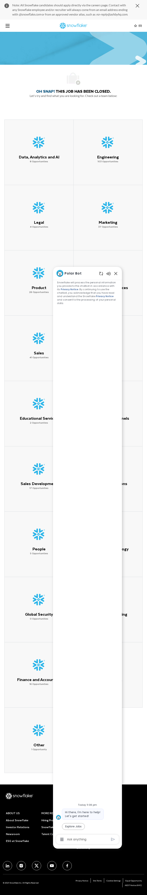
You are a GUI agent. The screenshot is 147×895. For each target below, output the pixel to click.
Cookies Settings (113, 880)
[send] (113, 839)
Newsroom (13, 834)
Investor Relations (17, 827)
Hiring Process (50, 820)
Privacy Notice (82, 880)
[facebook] (7, 865)
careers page (99, 5)
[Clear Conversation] (101, 273)
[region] (87, 556)
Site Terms (97, 880)
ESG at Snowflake (17, 841)
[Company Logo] (73, 25)
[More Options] (62, 839)
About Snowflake (17, 820)
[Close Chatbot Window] (115, 273)
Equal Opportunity (133, 880)
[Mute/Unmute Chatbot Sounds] (108, 273)
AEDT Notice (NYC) (133, 885)
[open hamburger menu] (7, 25)
